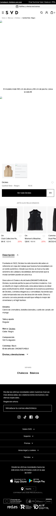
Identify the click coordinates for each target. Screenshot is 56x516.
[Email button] (50, 193)
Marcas (10, 18)
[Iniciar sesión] (47, 13)
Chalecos (22, 373)
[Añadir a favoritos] (52, 182)
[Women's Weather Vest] (35, 219)
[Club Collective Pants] (11, 219)
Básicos (34, 373)
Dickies (17, 18)
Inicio (4, 18)
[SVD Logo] (12, 12)
